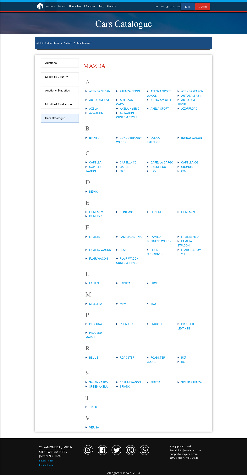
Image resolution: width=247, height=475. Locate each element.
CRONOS (187, 167)
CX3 (122, 171)
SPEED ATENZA (191, 382)
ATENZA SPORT (130, 91)
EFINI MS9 (188, 212)
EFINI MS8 (157, 212)
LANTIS (94, 283)
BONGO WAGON (191, 138)
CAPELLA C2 (128, 162)
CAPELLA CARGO (162, 162)
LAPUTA (125, 283)
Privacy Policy (46, 460)
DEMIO (93, 191)
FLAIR (123, 250)
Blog (101, 6)
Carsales (62, 6)
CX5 (153, 171)
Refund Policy (46, 464)
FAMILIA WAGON (100, 250)
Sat (178, 6)
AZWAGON (96, 113)
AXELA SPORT (160, 108)
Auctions (50, 6)
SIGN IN (203, 6)
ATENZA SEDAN (99, 91)
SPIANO (125, 386)
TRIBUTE (95, 407)
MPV (123, 304)
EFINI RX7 (95, 216)
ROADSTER (127, 357)
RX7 (183, 357)
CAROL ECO (158, 167)
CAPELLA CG (189, 162)
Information (90, 6)
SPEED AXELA (98, 386)
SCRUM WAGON (130, 382)
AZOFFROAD (189, 108)
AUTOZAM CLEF (161, 100)
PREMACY (126, 324)
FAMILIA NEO (190, 237)
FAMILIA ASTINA (131, 237)
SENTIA (156, 382)
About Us (111, 6)
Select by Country (56, 77)
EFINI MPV (96, 212)
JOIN (187, 6)
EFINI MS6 (126, 212)
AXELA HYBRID (130, 108)
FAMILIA (94, 237)
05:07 (173, 6)
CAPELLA (95, 162)
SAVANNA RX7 (98, 382)
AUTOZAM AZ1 (191, 95)
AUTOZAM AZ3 (99, 100)
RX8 (183, 362)
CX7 (183, 171)
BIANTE (94, 138)
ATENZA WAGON (192, 91)
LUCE (154, 283)
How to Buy (75, 6)
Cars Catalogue (55, 118)
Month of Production (58, 104)
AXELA (93, 108)
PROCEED (157, 324)
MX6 (153, 304)
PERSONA (95, 324)
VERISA (94, 427)
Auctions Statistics (57, 90)
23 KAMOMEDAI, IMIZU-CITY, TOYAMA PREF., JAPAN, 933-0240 (55, 451)
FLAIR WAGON (98, 258)
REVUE (93, 357)
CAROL (124, 167)
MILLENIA (95, 304)
